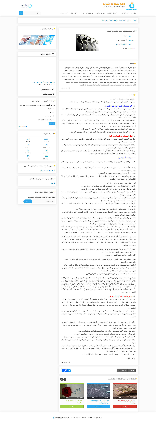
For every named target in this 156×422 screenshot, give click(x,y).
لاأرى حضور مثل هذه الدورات (44, 120)
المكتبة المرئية (46, 54)
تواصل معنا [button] (64, 13)
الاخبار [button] (82, 13)
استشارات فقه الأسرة (125, 20)
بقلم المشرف (73, 13)
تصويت (52, 124)
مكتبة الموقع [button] (100, 13)
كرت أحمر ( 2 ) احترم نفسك (39, 82)
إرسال (27, 201)
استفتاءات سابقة (23, 126)
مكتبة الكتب (47, 94)
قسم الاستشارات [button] (112, 13)
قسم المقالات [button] (124, 13)
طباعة (131, 370)
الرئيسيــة (133, 13)
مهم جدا (50, 109)
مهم (51, 112)
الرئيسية (135, 20)
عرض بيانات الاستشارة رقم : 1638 (110, 20)
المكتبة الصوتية (46, 89)
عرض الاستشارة (125, 407)
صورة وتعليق (89, 13)
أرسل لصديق (121, 370)
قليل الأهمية (49, 116)
